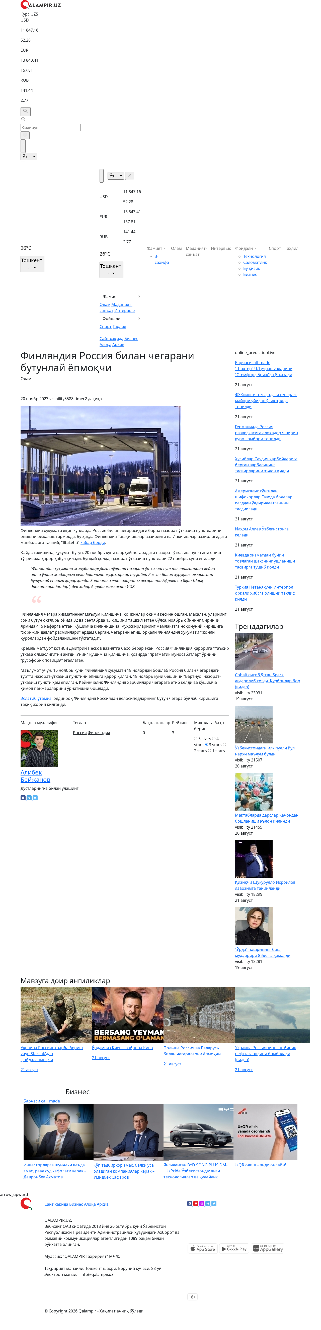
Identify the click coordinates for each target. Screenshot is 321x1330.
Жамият (110, 296)
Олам (105, 304)
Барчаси (252, 362)
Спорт (106, 326)
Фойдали (111, 318)
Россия (80, 732)
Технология (254, 256)
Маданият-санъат (196, 251)
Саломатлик (255, 262)
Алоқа (105, 344)
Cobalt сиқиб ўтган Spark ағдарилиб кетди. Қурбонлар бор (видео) (267, 681)
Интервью (124, 310)
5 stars (204, 738)
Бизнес (131, 338)
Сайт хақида (111, 338)
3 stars (215, 744)
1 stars (218, 750)
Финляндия (99, 732)
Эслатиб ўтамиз (36, 698)
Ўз (25, 156)
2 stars (200, 750)
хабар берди (93, 542)
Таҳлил (119, 326)
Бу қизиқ (251, 268)
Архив (118, 344)
